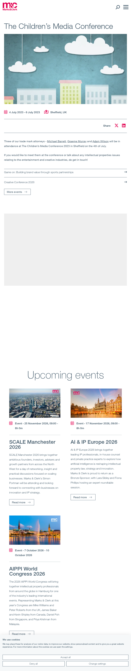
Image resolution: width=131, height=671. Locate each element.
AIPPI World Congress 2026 (27, 571)
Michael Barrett (56, 141)
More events (14, 191)
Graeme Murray (76, 141)
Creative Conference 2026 (19, 182)
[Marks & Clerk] (10, 9)
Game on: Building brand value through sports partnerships (39, 172)
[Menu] (125, 7)
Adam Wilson (100, 141)
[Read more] (34, 403)
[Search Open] (117, 7)
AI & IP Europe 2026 (94, 442)
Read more (18, 502)
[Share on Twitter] (116, 126)
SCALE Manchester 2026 (32, 444)
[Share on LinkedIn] (124, 126)
